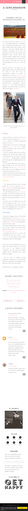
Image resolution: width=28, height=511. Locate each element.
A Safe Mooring (9, 505)
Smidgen (20, 444)
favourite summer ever (17, 218)
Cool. (22, 507)
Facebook (8, 439)
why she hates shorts (14, 146)
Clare (10, 158)
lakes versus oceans (19, 167)
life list (19, 62)
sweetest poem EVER (8, 176)
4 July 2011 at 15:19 (12, 366)
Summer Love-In (20, 75)
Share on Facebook (14, 280)
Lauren (10, 363)
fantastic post (21, 191)
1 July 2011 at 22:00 (12, 315)
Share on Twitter (15, 283)
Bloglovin (14, 444)
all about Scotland (10, 222)
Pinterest (8, 444)
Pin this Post (15, 286)
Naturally (16, 88)
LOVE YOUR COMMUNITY (13, 290)
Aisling (20, 156)
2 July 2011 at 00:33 (12, 339)
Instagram (20, 439)
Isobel (10, 337)
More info (5, 509)
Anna (4, 158)
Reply (24, 330)
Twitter (14, 439)
